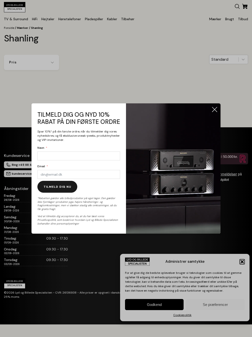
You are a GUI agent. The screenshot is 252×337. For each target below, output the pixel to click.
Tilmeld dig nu (57, 187)
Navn (40, 148)
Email (41, 166)
